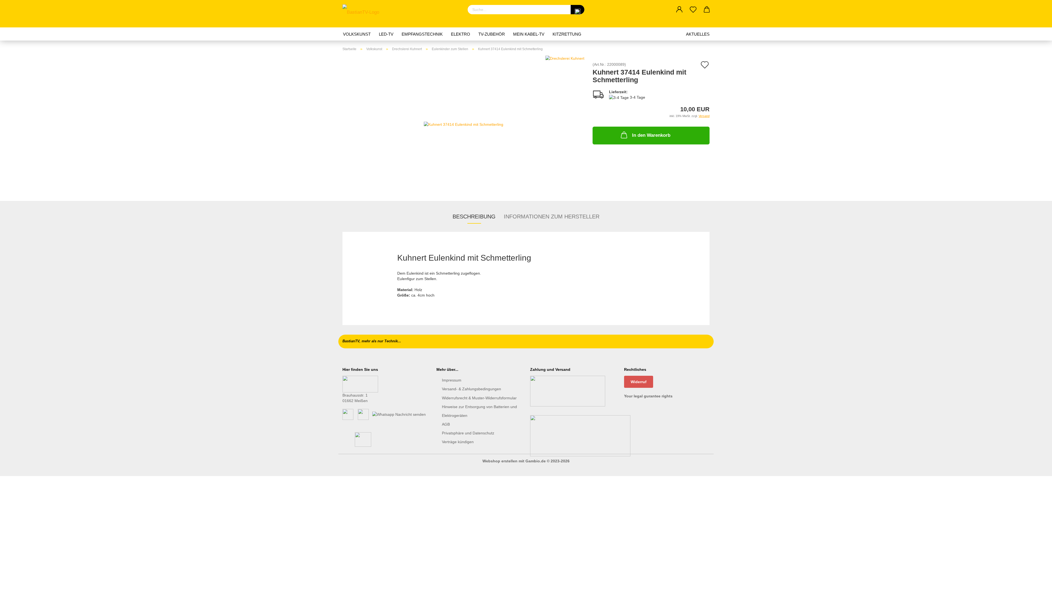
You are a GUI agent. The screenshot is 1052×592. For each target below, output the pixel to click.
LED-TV (386, 34)
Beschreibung (474, 217)
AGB (446, 424)
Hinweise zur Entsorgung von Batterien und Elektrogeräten (479, 411)
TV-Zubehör (491, 34)
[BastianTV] (362, 13)
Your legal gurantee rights (648, 396)
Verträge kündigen (458, 442)
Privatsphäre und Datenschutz (468, 433)
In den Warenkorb (651, 135)
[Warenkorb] (707, 9)
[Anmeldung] (679, 9)
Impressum (451, 380)
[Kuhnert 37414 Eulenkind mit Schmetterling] (463, 124)
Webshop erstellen (500, 461)
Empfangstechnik (422, 34)
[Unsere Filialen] (360, 384)
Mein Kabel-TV (528, 34)
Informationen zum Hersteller (551, 217)
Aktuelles (698, 34)
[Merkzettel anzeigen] (693, 9)
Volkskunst (357, 34)
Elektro (460, 34)
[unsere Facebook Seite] (347, 414)
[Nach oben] (1037, 583)
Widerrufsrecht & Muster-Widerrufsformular (479, 398)
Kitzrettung (567, 34)
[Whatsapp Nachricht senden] (399, 414)
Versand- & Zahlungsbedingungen (471, 389)
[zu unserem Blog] (363, 414)
